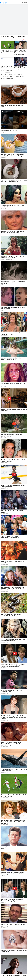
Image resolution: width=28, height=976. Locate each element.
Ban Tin (3, 3)
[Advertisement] (14, 19)
